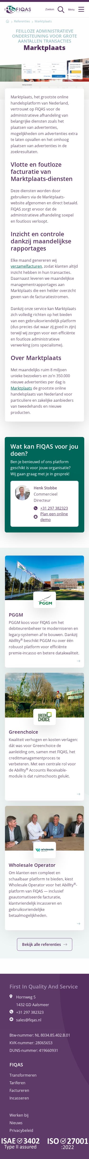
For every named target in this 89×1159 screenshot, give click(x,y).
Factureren (19, 1090)
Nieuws (16, 1122)
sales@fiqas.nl (28, 1020)
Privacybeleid (21, 1130)
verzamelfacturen (26, 266)
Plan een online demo (54, 516)
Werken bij (18, 1115)
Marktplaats (21, 388)
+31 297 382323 (54, 508)
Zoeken (50, 9)
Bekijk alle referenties (42, 944)
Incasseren (19, 1098)
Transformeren (23, 1075)
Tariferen (17, 1082)
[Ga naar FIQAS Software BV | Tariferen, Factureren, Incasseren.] (7, 21)
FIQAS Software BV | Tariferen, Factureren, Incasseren (18, 9)
